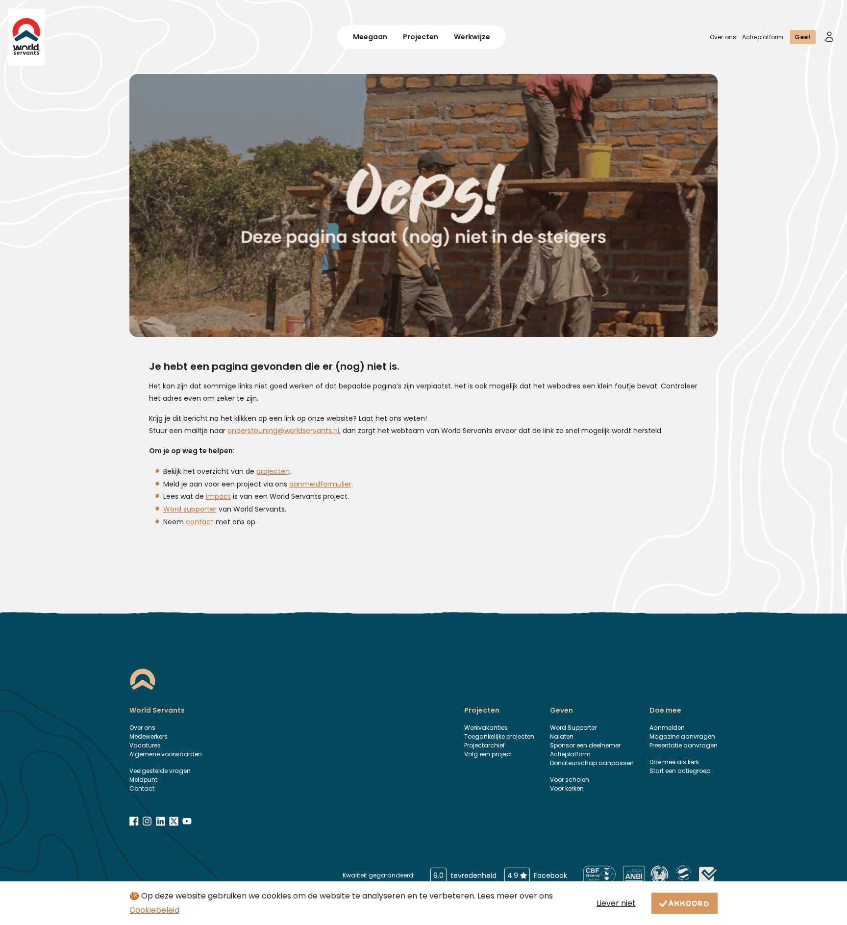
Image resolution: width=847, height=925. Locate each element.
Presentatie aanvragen (683, 745)
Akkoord (689, 903)
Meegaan (370, 37)
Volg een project (488, 754)
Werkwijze (472, 37)
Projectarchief (484, 745)
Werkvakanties (486, 727)
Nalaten (561, 736)
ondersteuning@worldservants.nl (283, 431)
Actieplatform (763, 37)
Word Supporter (573, 727)
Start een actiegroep (679, 771)
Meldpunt (143, 779)
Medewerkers (148, 736)
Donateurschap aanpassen (592, 763)
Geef (803, 37)
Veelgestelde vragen (160, 771)
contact (200, 522)
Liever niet (616, 903)
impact (218, 496)
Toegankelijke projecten (499, 736)
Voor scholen (569, 779)
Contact (141, 788)
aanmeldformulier (320, 484)
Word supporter (190, 509)
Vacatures (145, 745)
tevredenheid (465, 875)
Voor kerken (567, 788)
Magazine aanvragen (682, 736)
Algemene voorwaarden (165, 754)
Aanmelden (667, 727)
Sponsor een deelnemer (585, 745)
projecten (273, 471)
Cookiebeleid (154, 910)
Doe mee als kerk (674, 762)
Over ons (723, 37)
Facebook (537, 875)
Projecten (420, 37)
